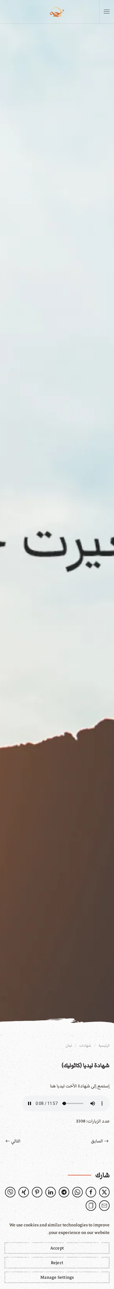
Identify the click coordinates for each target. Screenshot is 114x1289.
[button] (107, 11)
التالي (15, 1140)
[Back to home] (57, 11)
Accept (57, 1248)
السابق (97, 1140)
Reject (57, 1262)
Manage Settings (57, 1277)
